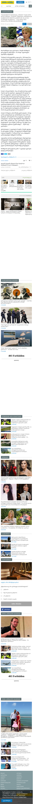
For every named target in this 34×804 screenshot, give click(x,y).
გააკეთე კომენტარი (27, 170)
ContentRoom (25, 195)
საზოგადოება (7, 12)
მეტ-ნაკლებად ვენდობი (10, 592)
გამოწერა (20, 2)
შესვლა (29, 2)
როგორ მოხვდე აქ (27, 177)
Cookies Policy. (22, 797)
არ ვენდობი (6, 596)
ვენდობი (5, 589)
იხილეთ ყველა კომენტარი (8, 170)
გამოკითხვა (6, 560)
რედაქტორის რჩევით (10, 280)
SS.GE (3, 177)
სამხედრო (6, 534)
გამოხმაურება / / (25, 167)
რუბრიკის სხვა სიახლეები (11, 416)
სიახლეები (8, 6)
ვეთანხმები (6, 800)
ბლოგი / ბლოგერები (20, 6)
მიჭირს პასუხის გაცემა (10, 599)
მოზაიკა (5, 457)
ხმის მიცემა (16, 604)
